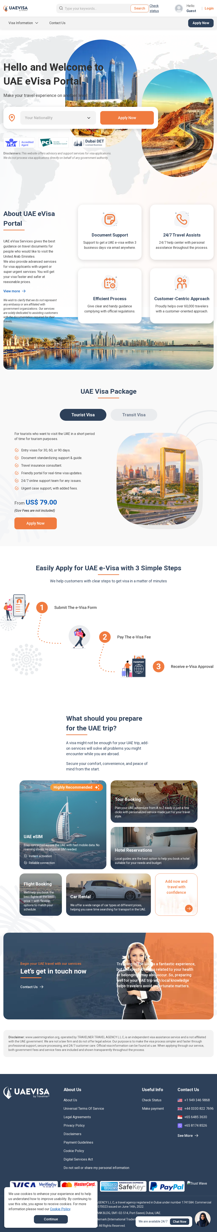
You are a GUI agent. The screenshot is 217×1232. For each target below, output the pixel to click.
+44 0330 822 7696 (199, 1109)
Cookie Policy (74, 1151)
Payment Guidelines (78, 1142)
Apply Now (201, 23)
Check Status (151, 1100)
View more (11, 291)
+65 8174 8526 (195, 1125)
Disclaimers (72, 1134)
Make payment (153, 1109)
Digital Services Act (78, 1159)
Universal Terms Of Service (84, 1109)
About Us (70, 1100)
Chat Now (179, 1221)
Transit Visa (134, 414)
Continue (51, 1219)
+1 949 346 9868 (197, 1100)
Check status (154, 8)
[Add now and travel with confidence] (189, 908)
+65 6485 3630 (195, 1117)
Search (139, 8)
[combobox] (25, 118)
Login (209, 8)
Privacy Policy (74, 1125)
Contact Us (57, 23)
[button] (205, 1221)
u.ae (153, 1045)
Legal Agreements (77, 1117)
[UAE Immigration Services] (15, 8)
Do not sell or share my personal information (96, 1168)
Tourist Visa (83, 414)
